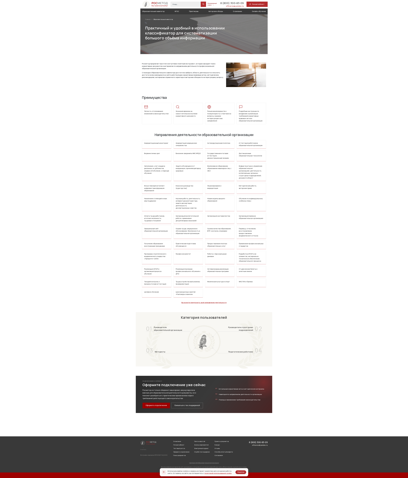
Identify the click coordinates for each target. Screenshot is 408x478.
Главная (148, 19)
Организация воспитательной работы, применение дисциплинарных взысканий (187, 218)
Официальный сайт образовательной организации (156, 230)
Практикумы (193, 11)
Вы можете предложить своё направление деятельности (204, 303)
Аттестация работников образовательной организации (251, 144)
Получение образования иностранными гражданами (154, 245)
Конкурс (217, 445)
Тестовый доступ (179, 448)
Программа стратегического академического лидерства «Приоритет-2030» (155, 256)
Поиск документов (179, 455)
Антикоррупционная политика (218, 143)
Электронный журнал (201, 448)
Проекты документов (222, 441)
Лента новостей (199, 441)
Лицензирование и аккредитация (214, 187)
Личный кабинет (178, 445)
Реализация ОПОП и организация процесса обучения (153, 271)
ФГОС (177, 11)
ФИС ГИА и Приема (246, 282)
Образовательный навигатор (153, 11)
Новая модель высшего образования (216, 200)
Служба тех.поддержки (202, 452)
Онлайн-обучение (259, 11)
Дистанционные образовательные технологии (250, 154)
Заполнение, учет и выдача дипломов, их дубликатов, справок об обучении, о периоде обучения (156, 169)
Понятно (240, 472)
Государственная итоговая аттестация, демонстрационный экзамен (218, 155)
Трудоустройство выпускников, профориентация (188, 283)
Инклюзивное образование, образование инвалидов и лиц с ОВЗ (219, 168)
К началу (143, 449)
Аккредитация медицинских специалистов (186, 144)
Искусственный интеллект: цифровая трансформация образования (154, 188)
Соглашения (219, 455)
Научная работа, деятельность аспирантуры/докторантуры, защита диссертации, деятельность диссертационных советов (188, 203)
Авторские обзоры (215, 11)
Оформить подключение (156, 405)
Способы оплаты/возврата (224, 452)
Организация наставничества (218, 216)
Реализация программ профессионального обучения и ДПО (188, 271)
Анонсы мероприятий (201, 445)
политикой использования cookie (218, 473)
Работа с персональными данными (217, 255)
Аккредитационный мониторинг (156, 143)
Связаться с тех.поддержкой (187, 405)
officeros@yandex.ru (235, 6)
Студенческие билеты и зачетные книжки (248, 270)
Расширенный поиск (212, 4)
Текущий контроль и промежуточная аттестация (155, 283)
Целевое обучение (151, 292)
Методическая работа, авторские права (248, 187)
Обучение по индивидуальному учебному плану (251, 200)
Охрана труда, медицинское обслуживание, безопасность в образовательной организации (188, 231)
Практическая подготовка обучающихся (186, 245)
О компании (237, 11)
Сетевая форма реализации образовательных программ (218, 270)
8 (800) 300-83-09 (232, 3)
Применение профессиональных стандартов (251, 245)
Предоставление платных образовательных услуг (217, 245)
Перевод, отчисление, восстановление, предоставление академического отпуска (248, 232)
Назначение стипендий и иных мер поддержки (155, 200)
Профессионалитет (183, 254)
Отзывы (217, 448)
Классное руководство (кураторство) (184, 187)
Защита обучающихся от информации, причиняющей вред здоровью (188, 168)
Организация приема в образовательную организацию (251, 217)
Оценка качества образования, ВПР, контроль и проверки (219, 230)
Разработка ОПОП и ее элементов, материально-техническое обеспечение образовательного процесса (250, 257)
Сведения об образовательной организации (204, 463)
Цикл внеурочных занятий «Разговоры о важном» (185, 293)
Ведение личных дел (152, 153)
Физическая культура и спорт (218, 282)
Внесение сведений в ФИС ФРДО (188, 153)
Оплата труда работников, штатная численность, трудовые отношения (154, 218)
